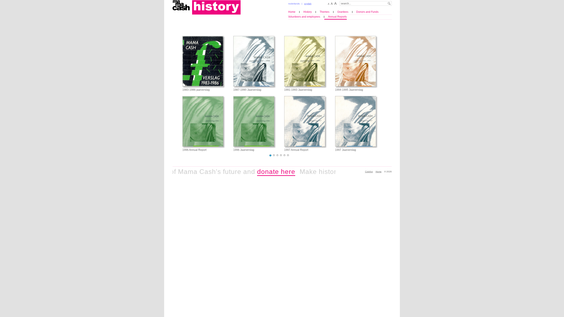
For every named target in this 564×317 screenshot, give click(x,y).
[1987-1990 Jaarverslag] (253, 61)
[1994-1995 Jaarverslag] (355, 61)
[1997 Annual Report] (304, 121)
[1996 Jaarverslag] (253, 121)
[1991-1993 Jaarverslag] (304, 61)
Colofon (369, 171)
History (307, 11)
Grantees (342, 11)
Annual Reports (337, 16)
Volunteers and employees (304, 16)
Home (291, 11)
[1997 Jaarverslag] (355, 121)
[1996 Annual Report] (202, 121)
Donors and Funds (367, 11)
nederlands (294, 3)
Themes (324, 11)
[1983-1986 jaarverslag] (202, 61)
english (308, 3)
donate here (269, 171)
